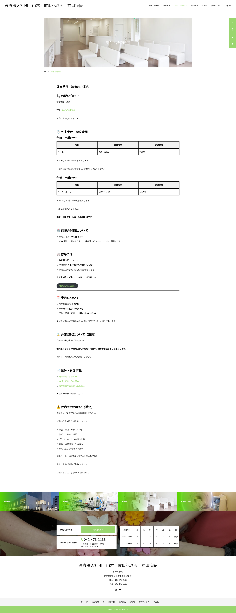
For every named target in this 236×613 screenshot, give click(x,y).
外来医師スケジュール (69, 377)
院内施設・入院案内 (199, 6)
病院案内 (166, 6)
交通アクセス (216, 6)
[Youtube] (120, 589)
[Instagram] (116, 589)
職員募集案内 (98, 530)
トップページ (153, 6)
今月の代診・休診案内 (69, 381)
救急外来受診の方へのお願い (72, 386)
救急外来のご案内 (67, 286)
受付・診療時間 (181, 6)
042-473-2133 (68, 110)
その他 (228, 6)
